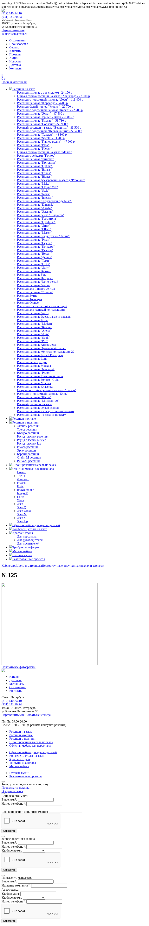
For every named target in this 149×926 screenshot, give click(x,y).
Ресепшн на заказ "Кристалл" (36, 162)
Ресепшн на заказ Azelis (33, 313)
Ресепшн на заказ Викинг (34, 271)
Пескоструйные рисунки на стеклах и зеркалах (73, 565)
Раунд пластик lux (29, 443)
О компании (17, 40)
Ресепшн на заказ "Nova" (33, 194)
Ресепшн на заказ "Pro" (32, 341)
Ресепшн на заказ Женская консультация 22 (45, 351)
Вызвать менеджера (37, 714)
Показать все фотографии (19, 667)
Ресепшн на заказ (20, 731)
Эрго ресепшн (26, 450)
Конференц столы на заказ (26, 755)
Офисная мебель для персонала (30, 745)
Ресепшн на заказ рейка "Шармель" (40, 215)
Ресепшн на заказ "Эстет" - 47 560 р (40, 113)
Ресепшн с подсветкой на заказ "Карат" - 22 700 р (50, 110)
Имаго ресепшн (27, 447)
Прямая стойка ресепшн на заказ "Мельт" (44, 152)
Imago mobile (25, 489)
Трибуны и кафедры (22, 762)
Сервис (14, 47)
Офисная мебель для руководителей (33, 752)
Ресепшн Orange (28, 302)
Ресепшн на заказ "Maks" (33, 183)
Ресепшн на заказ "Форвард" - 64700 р (42, 103)
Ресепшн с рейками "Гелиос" (36, 155)
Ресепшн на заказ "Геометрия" (37, 218)
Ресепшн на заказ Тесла (32, 320)
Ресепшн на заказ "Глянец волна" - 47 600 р (46, 141)
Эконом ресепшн (28, 426)
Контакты (15, 68)
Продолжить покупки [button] (16, 787)
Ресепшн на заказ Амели (33, 285)
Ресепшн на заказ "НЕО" (33, 264)
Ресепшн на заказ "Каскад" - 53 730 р (41, 120)
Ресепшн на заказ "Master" (34, 232)
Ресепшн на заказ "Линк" (34, 225)
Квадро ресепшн (28, 433)
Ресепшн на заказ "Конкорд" (36, 246)
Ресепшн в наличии (22, 738)
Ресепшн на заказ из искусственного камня (45, 411)
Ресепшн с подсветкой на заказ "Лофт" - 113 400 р (50, 99)
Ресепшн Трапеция (29, 299)
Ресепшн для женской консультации (41, 309)
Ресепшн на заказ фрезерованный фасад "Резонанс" (51, 180)
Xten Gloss (24, 510)
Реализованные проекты (25, 776)
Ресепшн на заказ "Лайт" (33, 267)
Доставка (15, 65)
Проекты (15, 54)
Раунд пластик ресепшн (33, 436)
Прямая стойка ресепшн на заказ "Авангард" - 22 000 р (53, 96)
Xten (20, 503)
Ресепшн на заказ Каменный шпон (40, 376)
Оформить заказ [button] (12, 791)
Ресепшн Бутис (27, 295)
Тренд (21, 475)
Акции (13, 58)
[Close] (3, 781)
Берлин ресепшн (28, 454)
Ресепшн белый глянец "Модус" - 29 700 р (45, 106)
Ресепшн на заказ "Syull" (33, 337)
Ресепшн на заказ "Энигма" (35, 159)
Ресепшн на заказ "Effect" (34, 229)
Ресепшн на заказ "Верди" (34, 253)
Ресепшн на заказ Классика (35, 386)
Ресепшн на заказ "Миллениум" (38, 400)
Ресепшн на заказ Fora (31, 274)
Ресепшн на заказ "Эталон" (35, 292)
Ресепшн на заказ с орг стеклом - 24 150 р (44, 92)
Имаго (21, 482)
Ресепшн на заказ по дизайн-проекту (41, 414)
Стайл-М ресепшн (29, 457)
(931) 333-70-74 (12, 16)
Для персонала (26, 536)
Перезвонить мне (13, 714)
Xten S (21, 517)
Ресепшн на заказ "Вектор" (35, 250)
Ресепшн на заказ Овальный (36, 369)
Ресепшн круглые (21, 735)
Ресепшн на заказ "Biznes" (34, 176)
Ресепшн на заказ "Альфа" (34, 208)
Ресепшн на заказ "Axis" (33, 334)
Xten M (22, 514)
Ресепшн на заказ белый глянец (38, 407)
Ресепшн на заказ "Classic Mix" (37, 187)
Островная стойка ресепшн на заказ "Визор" (46, 390)
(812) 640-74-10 (12, 13)
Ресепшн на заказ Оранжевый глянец (41, 348)
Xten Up (22, 521)
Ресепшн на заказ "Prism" (33, 239)
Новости (15, 61)
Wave (20, 500)
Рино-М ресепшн (28, 461)
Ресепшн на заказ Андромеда (36, 344)
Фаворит (23, 479)
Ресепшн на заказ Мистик (34, 383)
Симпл (21, 472)
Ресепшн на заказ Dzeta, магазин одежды (44, 316)
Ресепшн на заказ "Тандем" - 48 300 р (42, 134)
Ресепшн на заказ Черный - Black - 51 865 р (45, 117)
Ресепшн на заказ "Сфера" (34, 243)
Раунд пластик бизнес (31, 440)
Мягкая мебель (19, 766)
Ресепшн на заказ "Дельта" (34, 257)
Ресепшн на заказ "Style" (33, 190)
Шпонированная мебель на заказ (31, 742)
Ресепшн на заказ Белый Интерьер (40, 355)
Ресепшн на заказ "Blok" (33, 145)
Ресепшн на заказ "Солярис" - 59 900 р (42, 124)
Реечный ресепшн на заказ (34, 404)
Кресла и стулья (19, 759)
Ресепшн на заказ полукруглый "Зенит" (43, 236)
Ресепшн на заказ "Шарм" (34, 397)
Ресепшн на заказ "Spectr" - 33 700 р (41, 138)
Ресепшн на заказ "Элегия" (35, 211)
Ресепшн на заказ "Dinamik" (35, 204)
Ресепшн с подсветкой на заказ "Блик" (42, 393)
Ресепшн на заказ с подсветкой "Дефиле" (44, 201)
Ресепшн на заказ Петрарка (35, 278)
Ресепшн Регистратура (32, 362)
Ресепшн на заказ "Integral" (35, 197)
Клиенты (15, 51)
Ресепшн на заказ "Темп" (33, 260)
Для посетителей (28, 543)
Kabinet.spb (9, 565)
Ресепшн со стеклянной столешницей (42, 306)
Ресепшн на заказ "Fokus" (34, 173)
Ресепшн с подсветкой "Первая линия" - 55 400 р (49, 131)
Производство (18, 44)
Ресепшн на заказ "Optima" (35, 166)
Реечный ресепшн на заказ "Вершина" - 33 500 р (49, 127)
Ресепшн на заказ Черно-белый (37, 281)
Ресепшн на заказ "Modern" (35, 323)
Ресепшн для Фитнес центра (36, 288)
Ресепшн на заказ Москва (34, 365)
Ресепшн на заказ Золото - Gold (38, 379)
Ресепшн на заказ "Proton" (34, 372)
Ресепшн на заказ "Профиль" (36, 222)
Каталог (14, 676)
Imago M (22, 493)
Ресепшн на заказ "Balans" (34, 169)
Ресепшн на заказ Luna (32, 358)
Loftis (20, 496)
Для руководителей (30, 540)
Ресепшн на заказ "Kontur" (34, 327)
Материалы (16, 683)
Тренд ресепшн (27, 429)
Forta (20, 486)
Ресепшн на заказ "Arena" (34, 330)
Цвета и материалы (14, 82)
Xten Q (21, 507)
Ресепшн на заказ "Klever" (34, 148)
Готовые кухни (19, 772)
